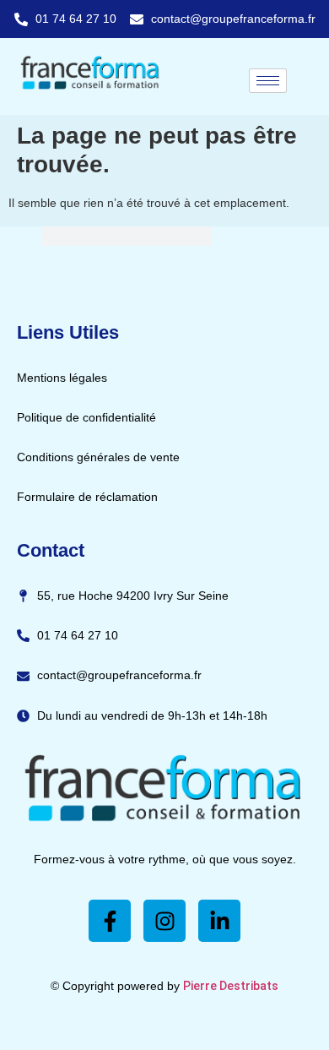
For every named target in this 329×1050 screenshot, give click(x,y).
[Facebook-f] (110, 921)
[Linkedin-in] (219, 921)
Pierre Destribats (230, 986)
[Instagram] (164, 921)
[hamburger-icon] (268, 80)
